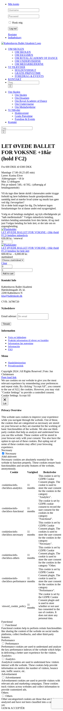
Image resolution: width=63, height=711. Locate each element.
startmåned (7, 257)
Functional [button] (7, 621)
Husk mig (17, 22)
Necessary (10, 453)
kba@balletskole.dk (11, 295)
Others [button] (4, 692)
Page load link (8, 377)
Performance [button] (8, 640)
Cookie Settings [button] (9, 395)
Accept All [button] (24, 395)
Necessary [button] (6, 450)
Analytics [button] (6, 655)
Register (12, 34)
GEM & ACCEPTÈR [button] (13, 708)
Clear (4, 263)
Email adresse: (9, 316)
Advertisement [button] (9, 674)
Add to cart (8, 273)
